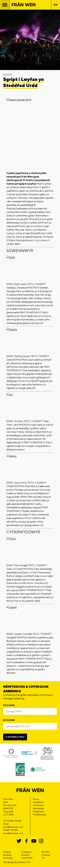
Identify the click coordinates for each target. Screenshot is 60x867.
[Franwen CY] (23, 4)
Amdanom (38, 805)
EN (56, 4)
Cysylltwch (38, 802)
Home (36, 799)
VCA (27, 862)
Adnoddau (38, 808)
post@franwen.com (13, 833)
